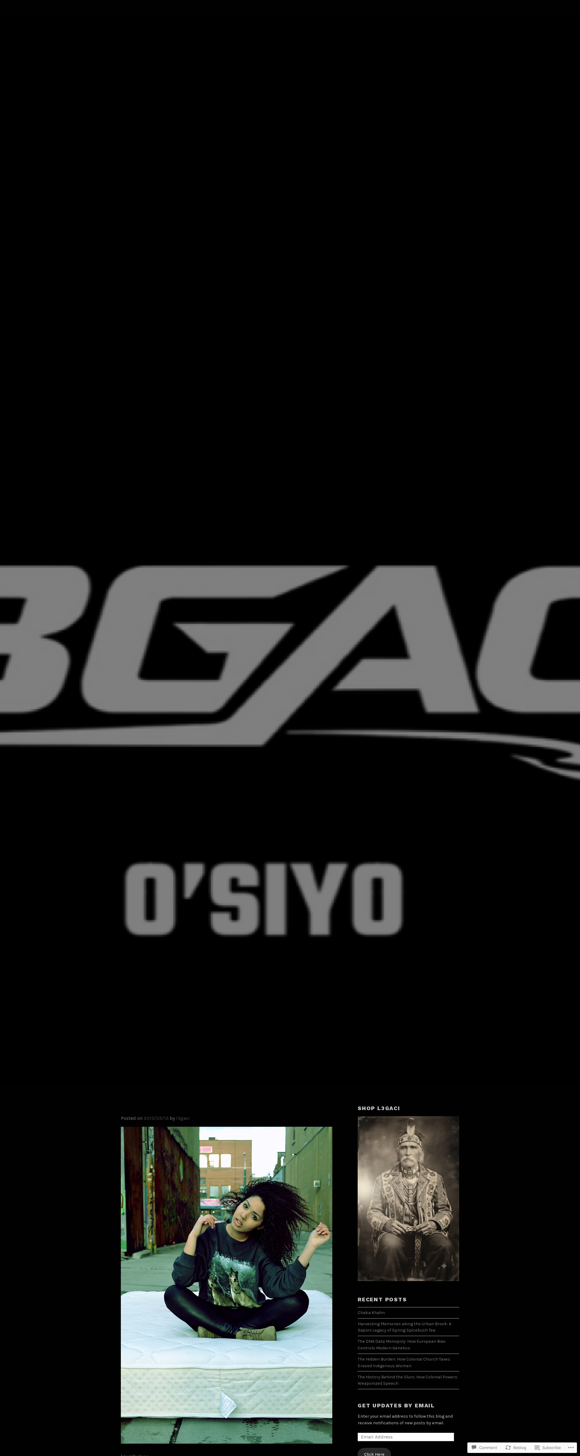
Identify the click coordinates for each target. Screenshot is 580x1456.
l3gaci (183, 1118)
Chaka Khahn (371, 1312)
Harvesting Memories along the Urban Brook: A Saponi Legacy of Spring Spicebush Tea (404, 1327)
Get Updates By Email (396, 1405)
